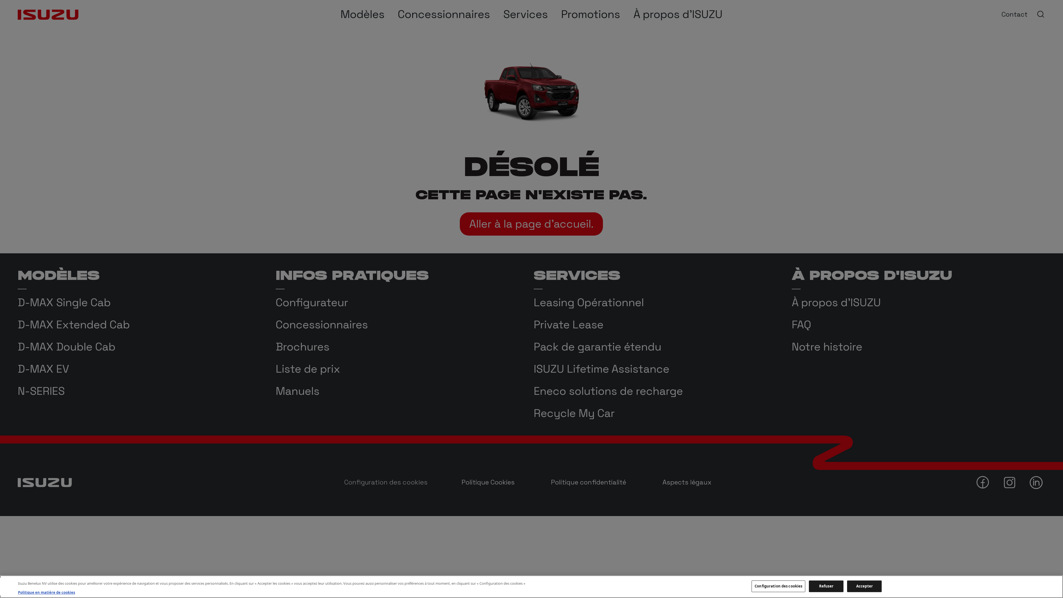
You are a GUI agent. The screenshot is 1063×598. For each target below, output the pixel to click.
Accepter (864, 586)
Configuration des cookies (778, 586)
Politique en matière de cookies (46, 592)
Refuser (826, 586)
